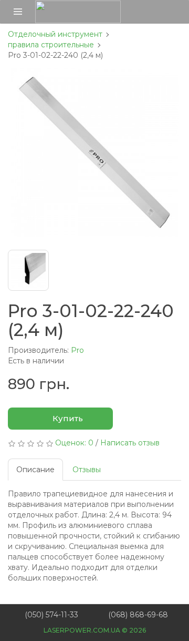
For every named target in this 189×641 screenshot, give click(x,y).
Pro (77, 350)
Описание (35, 469)
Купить (66, 418)
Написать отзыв (130, 442)
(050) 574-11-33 (51, 614)
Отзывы (86, 469)
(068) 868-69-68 (138, 614)
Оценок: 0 (74, 442)
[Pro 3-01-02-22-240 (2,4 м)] (94, 152)
